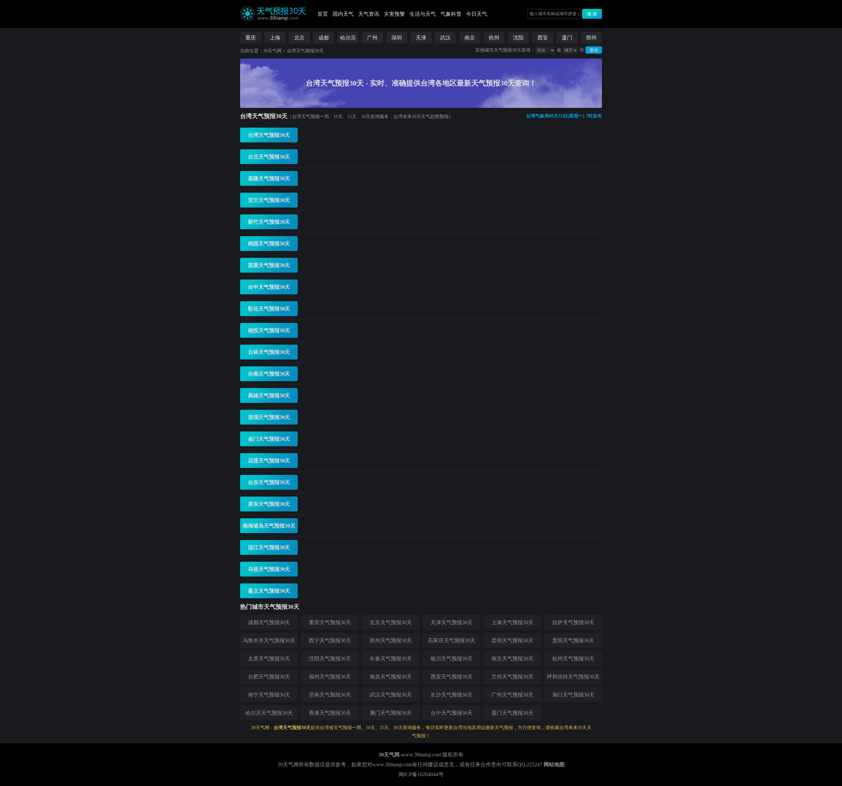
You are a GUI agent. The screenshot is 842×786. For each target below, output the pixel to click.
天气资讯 (368, 14)
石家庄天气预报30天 (451, 640)
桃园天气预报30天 (269, 243)
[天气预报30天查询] (273, 26)
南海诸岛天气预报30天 (269, 525)
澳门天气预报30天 (391, 713)
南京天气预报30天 (512, 658)
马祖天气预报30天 (269, 569)
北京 (299, 37)
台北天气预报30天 (269, 157)
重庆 (250, 37)
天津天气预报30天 (452, 622)
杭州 (494, 37)
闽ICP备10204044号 (421, 774)
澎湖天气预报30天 (269, 417)
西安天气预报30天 (452, 676)
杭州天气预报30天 (573, 658)
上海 (275, 37)
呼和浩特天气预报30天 (573, 676)
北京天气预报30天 (391, 622)
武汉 (445, 37)
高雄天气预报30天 (269, 395)
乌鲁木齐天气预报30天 (269, 640)
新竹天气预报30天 (269, 222)
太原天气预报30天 (269, 658)
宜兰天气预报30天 (269, 200)
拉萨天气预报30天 (573, 622)
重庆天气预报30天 (330, 622)
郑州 (591, 37)
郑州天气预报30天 (391, 640)
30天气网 (272, 50)
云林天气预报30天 (269, 352)
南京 (469, 37)
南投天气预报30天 (269, 330)
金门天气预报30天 (269, 439)
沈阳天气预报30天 (330, 658)
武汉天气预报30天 (391, 695)
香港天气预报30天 (330, 713)
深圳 (396, 37)
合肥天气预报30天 (269, 676)
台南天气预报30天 (269, 374)
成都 (323, 37)
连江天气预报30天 (269, 547)
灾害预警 (394, 14)
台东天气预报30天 (269, 482)
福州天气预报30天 (330, 676)
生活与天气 (422, 14)
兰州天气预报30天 (512, 676)
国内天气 (343, 14)
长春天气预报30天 (391, 658)
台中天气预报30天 (269, 287)
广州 (372, 37)
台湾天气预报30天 (305, 50)
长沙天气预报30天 (452, 695)
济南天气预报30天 (330, 695)
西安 (542, 37)
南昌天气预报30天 (391, 676)
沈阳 (518, 37)
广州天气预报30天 (512, 695)
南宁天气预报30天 (269, 695)
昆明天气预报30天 (512, 640)
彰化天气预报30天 (269, 308)
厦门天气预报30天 (512, 713)
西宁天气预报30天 (330, 640)
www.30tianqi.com (421, 754)
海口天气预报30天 (573, 695)
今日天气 (476, 14)
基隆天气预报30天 (269, 178)
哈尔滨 (348, 37)
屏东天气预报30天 (269, 504)
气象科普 (450, 14)
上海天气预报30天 (512, 622)
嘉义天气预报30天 (269, 591)
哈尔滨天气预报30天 (269, 713)
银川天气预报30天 (452, 658)
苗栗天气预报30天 (269, 265)
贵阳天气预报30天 (573, 640)
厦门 (567, 37)
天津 (421, 37)
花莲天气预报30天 (269, 460)
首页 (322, 14)
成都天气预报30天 (269, 622)
